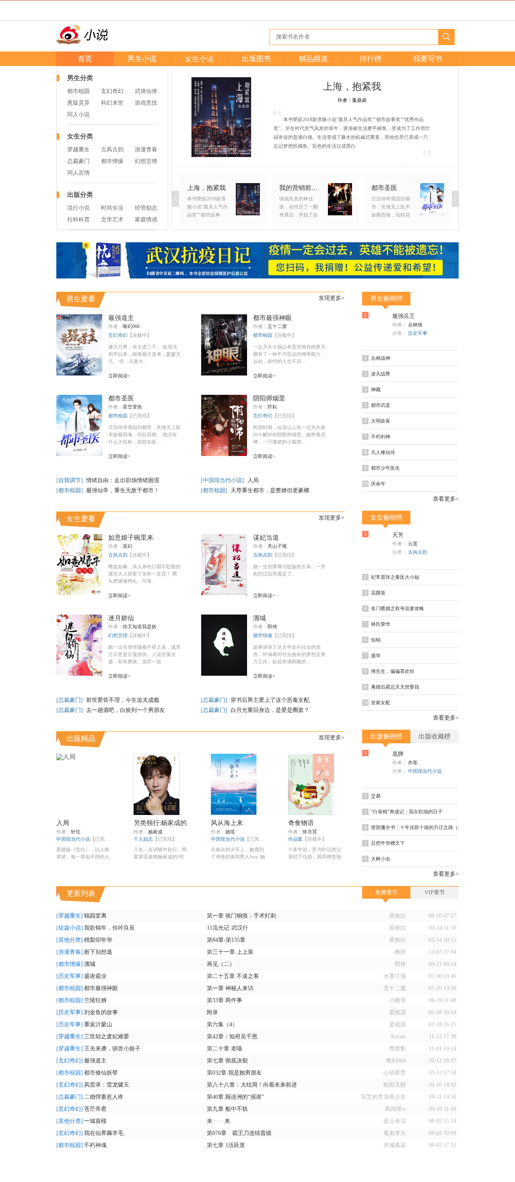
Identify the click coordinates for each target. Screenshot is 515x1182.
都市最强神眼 (272, 317)
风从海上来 (227, 822)
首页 (85, 59)
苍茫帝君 (95, 1109)
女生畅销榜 (386, 517)
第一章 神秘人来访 (230, 988)
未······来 (218, 1121)
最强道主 (121, 317)
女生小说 (199, 59)
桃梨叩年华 (98, 940)
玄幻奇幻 (112, 91)
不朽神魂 (95, 1145)
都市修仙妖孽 (101, 1073)
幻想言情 (146, 161)
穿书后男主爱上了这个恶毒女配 (270, 700)
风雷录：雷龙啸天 (106, 1085)
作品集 (295, 839)
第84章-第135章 (226, 940)
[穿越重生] (69, 916)
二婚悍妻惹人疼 (104, 1097)
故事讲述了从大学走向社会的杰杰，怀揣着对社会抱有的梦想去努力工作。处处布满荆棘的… (289, 654)
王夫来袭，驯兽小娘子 (112, 1049)
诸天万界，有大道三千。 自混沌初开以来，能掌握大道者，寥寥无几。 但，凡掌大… (144, 354)
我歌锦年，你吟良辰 (109, 928)
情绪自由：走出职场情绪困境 (122, 480)
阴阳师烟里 (269, 398)
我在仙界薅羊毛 (104, 1133)
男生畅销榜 (386, 298)
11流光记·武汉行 (227, 928)
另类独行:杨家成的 (160, 822)
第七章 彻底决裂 (227, 1061)
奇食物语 (301, 822)
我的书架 (36, 587)
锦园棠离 (95, 916)
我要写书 (427, 59)
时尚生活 (112, 208)
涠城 (259, 618)
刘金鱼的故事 (101, 1012)
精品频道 (313, 59)
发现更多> (331, 298)
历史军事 (417, 333)
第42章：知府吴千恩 (232, 1036)
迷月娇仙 (121, 618)
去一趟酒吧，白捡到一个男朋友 (125, 710)
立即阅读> (119, 376)
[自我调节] (70, 480)
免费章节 (386, 892)
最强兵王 (403, 316)
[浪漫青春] (69, 952)
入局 (253, 480)
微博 (123, 10)
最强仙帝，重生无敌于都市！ (122, 490)
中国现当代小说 (73, 839)
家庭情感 (146, 220)
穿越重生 (78, 149)
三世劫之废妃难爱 (106, 1036)
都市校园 (78, 91)
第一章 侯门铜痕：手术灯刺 (241, 916)
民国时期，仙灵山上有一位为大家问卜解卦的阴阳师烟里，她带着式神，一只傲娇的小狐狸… (289, 435)
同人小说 (78, 114)
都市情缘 (112, 161)
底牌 (398, 754)
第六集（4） (222, 1024)
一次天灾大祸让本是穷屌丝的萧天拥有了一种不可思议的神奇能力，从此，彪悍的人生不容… (289, 354)
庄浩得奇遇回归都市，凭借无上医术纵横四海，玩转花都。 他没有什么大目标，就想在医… (144, 435)
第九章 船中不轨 (227, 1109)
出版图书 (256, 59)
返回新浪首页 (70, 10)
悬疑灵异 (78, 103)
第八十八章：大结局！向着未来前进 (252, 1085)
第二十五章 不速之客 (233, 976)
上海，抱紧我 (352, 86)
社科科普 (78, 220)
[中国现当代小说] (223, 480)
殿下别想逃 (98, 952)
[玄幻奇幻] (69, 1061)
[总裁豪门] (70, 700)
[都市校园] (70, 490)
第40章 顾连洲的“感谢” (235, 1097)
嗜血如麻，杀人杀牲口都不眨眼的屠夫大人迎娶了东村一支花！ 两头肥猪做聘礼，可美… (144, 574)
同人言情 (78, 173)
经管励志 (146, 208)
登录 (436, 10)
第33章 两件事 (224, 1000)
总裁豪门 (78, 161)
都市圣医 (121, 398)
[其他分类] (69, 940)
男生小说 (142, 59)
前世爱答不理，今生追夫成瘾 (122, 700)
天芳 (398, 535)
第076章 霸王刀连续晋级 (239, 1133)
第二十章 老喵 (224, 1049)
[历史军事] (69, 976)
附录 (212, 1012)
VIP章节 (434, 892)
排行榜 (370, 59)
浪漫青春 (146, 149)
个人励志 (143, 839)
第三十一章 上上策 (230, 952)
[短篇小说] (69, 928)
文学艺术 (112, 220)
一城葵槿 (95, 1121)
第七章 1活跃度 (226, 1145)
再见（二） (221, 964)
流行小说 (78, 208)
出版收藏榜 (434, 736)
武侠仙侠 (146, 91)
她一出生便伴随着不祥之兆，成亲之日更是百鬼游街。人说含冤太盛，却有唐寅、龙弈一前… (144, 654)
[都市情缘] (69, 964)
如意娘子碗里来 (130, 537)
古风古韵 (112, 149)
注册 (454, 10)
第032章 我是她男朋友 (234, 1073)
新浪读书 (102, 10)
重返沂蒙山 (98, 1024)
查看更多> (446, 499)
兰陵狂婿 (95, 1000)
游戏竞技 (146, 103)
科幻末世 (112, 103)
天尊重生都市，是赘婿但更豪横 (270, 490)
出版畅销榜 (386, 736)
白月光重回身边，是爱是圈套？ (270, 710)
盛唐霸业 (95, 976)
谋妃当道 (266, 537)
